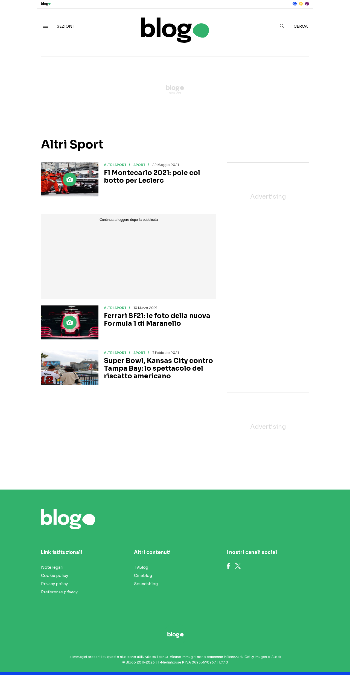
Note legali (52, 567)
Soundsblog (146, 583)
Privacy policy (54, 583)
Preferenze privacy (59, 592)
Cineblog (143, 575)
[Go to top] (299, 657)
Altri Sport (115, 165)
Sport (139, 165)
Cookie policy (54, 575)
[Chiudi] (337, 15)
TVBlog (141, 567)
